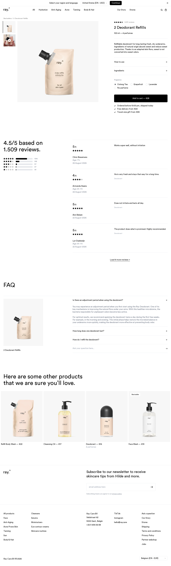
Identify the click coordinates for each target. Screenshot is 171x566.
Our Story (121, 10)
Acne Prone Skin (10, 527)
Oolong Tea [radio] (122, 84)
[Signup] (151, 487)
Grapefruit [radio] (138, 84)
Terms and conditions (151, 531)
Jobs (144, 544)
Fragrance (117, 80)
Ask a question (148, 514)
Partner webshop (149, 540)
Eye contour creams (40, 527)
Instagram (118, 518)
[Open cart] (166, 10)
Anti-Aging (56, 10)
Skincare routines (38, 531)
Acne (67, 10)
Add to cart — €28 (140, 98)
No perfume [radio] (122, 88)
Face (5, 518)
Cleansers (35, 514)
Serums (34, 518)
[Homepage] (6, 9)
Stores (132, 10)
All (34, 10)
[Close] (167, 3)
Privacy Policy (148, 535)
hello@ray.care (120, 522)
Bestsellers (7, 18)
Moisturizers (36, 522)
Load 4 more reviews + (120, 260)
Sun (5, 535)
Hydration (43, 10)
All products (8, 514)
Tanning (76, 10)
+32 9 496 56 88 (93, 525)
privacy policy (117, 494)
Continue (116, 3)
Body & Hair (89, 10)
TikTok (117, 514)
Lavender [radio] (153, 84)
